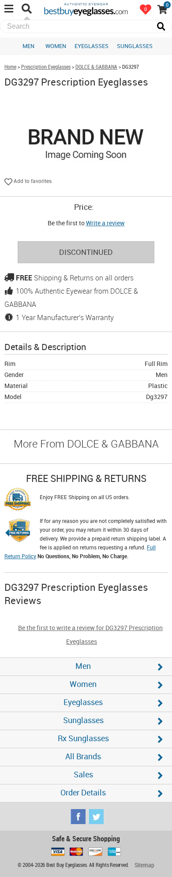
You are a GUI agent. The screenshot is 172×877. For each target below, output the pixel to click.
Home (10, 67)
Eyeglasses (91, 46)
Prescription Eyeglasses (46, 67)
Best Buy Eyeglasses (86, 9)
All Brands (83, 757)
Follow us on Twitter (96, 816)
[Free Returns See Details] (17, 531)
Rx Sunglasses (83, 739)
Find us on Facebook (78, 816)
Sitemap (144, 865)
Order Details (83, 793)
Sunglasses (135, 46)
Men (28, 46)
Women (55, 46)
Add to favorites (32, 181)
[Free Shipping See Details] (17, 500)
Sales (83, 775)
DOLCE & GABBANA (96, 67)
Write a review (105, 223)
